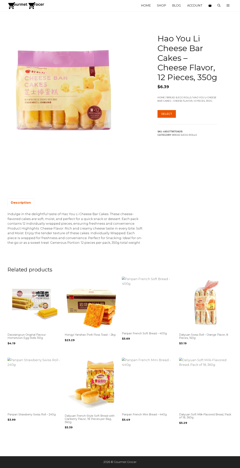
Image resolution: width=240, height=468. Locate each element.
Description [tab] (21, 202)
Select (166, 114)
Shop (161, 5)
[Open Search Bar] (219, 5)
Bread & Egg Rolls (179, 97)
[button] (228, 5)
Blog (176, 5)
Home (146, 5)
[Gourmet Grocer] (26, 5)
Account (194, 5)
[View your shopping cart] (210, 5)
